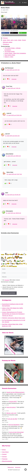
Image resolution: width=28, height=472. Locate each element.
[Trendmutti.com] (8, 2)
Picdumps (4, 459)
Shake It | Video (8, 56)
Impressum (17, 467)
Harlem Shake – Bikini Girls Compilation (15, 53)
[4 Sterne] (4, 30)
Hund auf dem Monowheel (16, 432)
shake (19, 40)
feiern (8, 40)
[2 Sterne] (2, 30)
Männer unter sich (11, 413)
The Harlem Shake (9, 51)
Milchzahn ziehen (7, 42)
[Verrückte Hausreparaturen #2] (14, 373)
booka (4, 40)
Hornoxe (4, 456)
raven (15, 40)
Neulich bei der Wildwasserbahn (15, 392)
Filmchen (5, 38)
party (12, 40)
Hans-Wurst (5, 452)
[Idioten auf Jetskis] (14, 345)
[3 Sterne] (3, 30)
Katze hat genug (11, 407)
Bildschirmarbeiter (7, 461)
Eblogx (4, 449)
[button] (19, 2)
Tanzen (24, 40)
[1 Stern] (1, 30)
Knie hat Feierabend (13, 424)
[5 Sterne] (5, 30)
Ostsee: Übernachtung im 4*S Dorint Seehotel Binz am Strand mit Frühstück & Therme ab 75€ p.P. (13, 313)
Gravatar (6, 280)
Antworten (14, 79)
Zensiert (4, 454)
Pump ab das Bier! (12, 419)
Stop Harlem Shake (9, 55)
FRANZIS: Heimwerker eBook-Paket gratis (13, 318)
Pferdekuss (6, 44)
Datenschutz (11, 467)
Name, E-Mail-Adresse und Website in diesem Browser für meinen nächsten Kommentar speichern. (13, 287)
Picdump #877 (13, 401)
